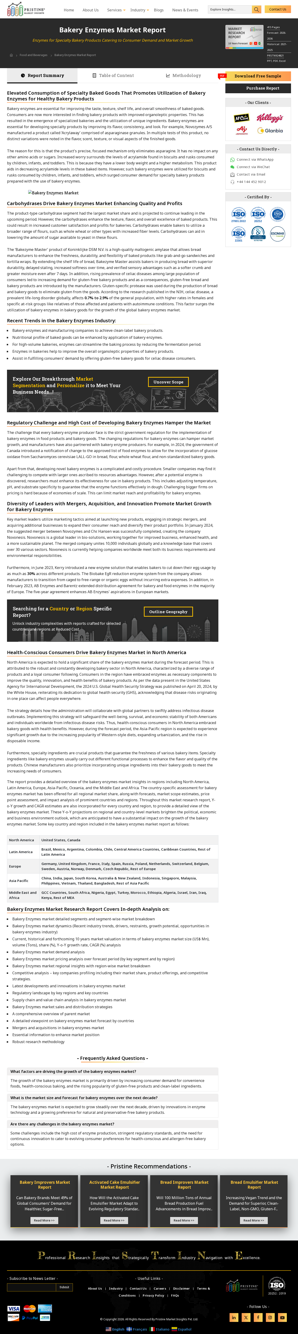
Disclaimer (182, 1288)
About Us (95, 1288)
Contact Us (277, 9)
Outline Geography (168, 611)
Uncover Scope (168, 382)
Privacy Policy (154, 1295)
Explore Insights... (223, 9)
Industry (115, 1288)
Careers (160, 1288)
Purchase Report (262, 88)
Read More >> (44, 1220)
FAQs (175, 1295)
